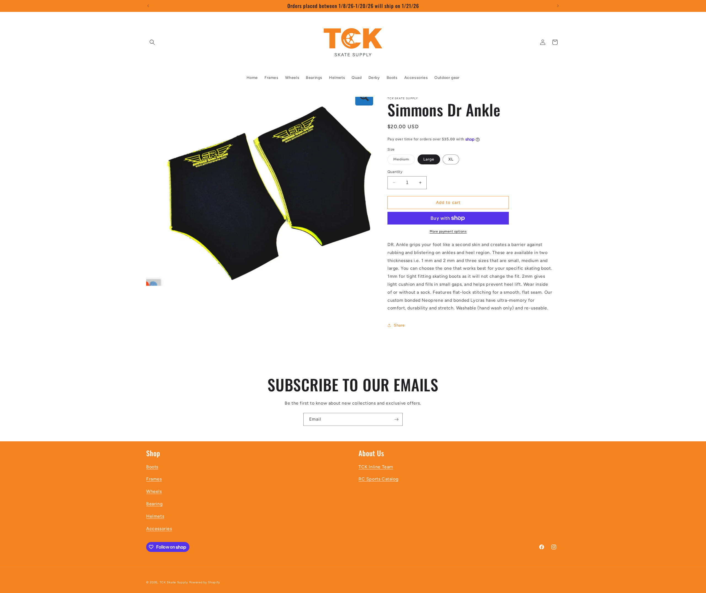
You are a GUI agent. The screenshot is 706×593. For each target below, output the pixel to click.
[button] (152, 42)
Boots (152, 466)
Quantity (394, 172)
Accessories (159, 528)
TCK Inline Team (376, 466)
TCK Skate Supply (174, 582)
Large (428, 159)
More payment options (448, 231)
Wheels (154, 491)
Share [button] (399, 325)
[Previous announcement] (148, 6)
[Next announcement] (558, 6)
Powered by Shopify (204, 582)
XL (450, 159)
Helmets (155, 516)
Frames (154, 479)
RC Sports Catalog (378, 479)
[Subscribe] (396, 419)
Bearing (154, 503)
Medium (404, 160)
